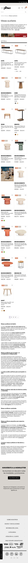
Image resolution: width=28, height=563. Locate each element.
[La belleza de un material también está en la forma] (8, 502)
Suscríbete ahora (14, 477)
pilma (7, 8)
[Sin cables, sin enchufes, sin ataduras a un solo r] (19, 502)
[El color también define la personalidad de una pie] (8, 495)
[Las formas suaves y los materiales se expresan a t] (8, 509)
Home (2, 15)
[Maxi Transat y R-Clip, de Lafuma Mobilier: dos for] (19, 495)
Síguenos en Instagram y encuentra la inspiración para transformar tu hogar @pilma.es (14, 488)
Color (15, 101)
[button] (12, 46)
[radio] (16, 71)
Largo (15, 69)
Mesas (6, 15)
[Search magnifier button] (25, 12)
